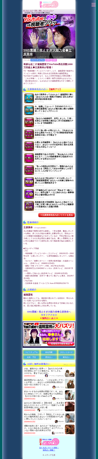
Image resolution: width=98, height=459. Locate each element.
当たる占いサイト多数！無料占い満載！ (49, 449)
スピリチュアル (31, 352)
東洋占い (66, 357)
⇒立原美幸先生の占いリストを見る (56, 215)
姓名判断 (48, 352)
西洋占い (48, 357)
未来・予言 (31, 357)
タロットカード (66, 352)
